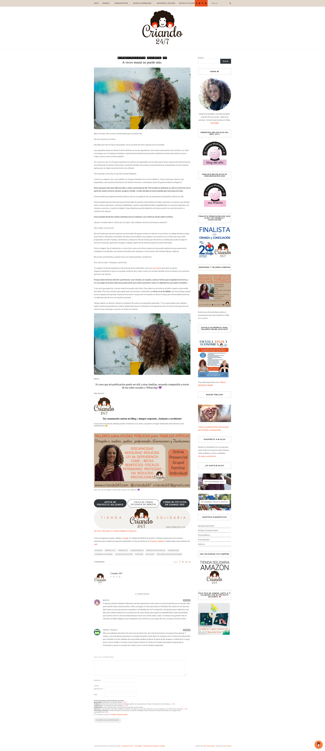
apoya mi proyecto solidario (110, 503)
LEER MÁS (214, 123)
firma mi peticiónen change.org (174, 503)
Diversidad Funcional (104, 554)
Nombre (97, 680)
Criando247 (123, 550)
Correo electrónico (98, 687)
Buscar (201, 58)
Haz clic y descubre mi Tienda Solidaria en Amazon (115, 531)
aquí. (96, 544)
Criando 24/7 (116, 573)
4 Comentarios (99, 562)
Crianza (105, 3)
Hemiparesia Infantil (206, 526)
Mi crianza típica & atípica (131, 58)
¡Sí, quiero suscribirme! (207, 456)
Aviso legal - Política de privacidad (146, 746)
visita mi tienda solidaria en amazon (143, 503)
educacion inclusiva (124, 554)
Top (165, 58)
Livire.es (228, 746)
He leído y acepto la (112, 714)
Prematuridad (203, 540)
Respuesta (187, 600)
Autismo (201, 544)
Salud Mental (154, 58)
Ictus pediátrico (204, 535)
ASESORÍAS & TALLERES (166, 3)
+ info (124, 702)
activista (98, 550)
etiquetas (139, 554)
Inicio (96, 3)
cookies (162, 746)
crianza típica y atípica (155, 550)
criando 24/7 (110, 550)
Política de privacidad (119, 714)
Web (95, 695)
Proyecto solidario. (157, 541)
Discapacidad (173, 550)
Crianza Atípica (121, 3)
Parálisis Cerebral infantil (208, 530)
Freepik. (126, 538)
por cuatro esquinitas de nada (169, 554)
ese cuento (157, 268)
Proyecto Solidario (187, 3)
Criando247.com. (127, 746)
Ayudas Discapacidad (142, 3)
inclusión (150, 554)
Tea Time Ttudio (208, 746)
